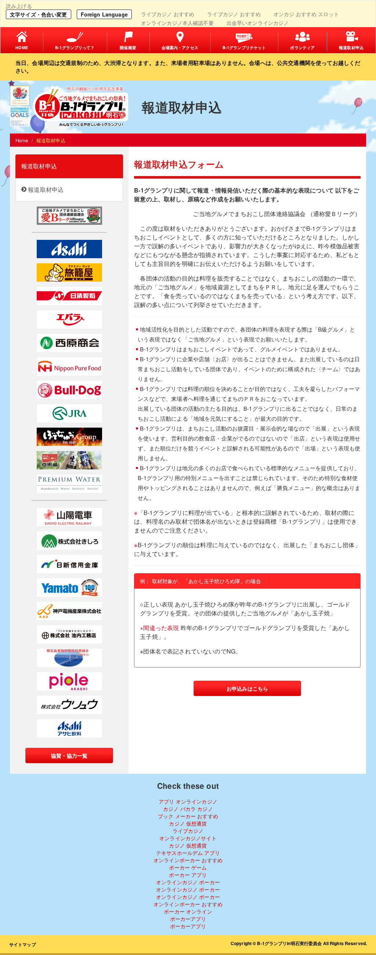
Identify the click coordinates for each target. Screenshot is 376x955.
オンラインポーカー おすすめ (188, 860)
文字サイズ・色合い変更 (38, 14)
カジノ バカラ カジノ (188, 808)
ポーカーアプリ (188, 918)
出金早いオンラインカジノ (258, 22)
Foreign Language (104, 14)
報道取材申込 (39, 166)
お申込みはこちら (247, 688)
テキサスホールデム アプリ (188, 852)
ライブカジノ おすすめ (168, 14)
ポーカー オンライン (188, 911)
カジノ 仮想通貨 (188, 823)
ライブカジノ (188, 830)
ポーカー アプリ (188, 874)
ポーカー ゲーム (188, 867)
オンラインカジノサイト (188, 838)
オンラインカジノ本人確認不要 (177, 22)
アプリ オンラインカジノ (188, 801)
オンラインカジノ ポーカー (188, 882)
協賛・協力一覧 (69, 755)
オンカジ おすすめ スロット (306, 14)
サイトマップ (22, 944)
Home (21, 140)
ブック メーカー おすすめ (188, 816)
